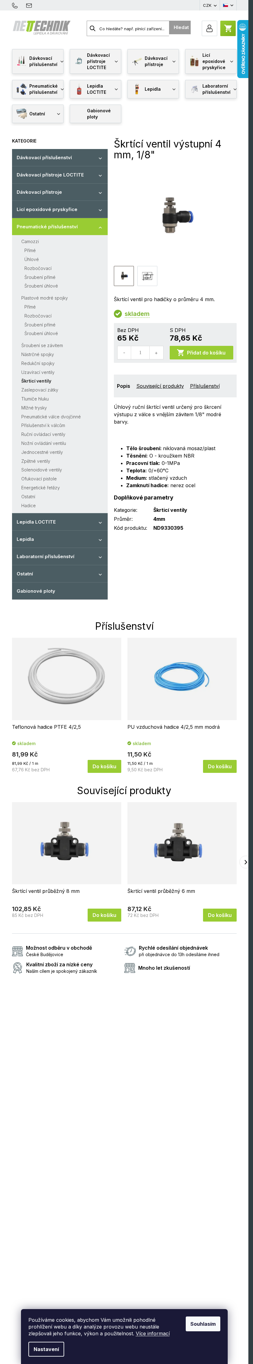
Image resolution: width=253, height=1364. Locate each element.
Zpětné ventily (35, 461)
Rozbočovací (38, 268)
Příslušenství (205, 386)
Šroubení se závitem (42, 345)
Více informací (153, 1333)
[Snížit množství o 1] (124, 352)
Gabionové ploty (36, 591)
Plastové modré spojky (44, 298)
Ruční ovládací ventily (43, 434)
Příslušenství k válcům (43, 425)
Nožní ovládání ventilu (43, 443)
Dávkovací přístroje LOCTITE (50, 175)
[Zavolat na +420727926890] (17, 4)
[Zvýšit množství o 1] (156, 352)
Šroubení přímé (40, 277)
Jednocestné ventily (42, 452)
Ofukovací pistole (39, 478)
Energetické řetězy (40, 487)
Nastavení (46, 1349)
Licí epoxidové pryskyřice (47, 209)
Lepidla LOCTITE (36, 522)
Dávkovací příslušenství (44, 157)
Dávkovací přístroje (39, 192)
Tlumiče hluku (35, 398)
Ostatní (28, 496)
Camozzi (30, 241)
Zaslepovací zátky (39, 389)
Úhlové (31, 259)
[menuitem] (38, 61)
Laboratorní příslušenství (45, 556)
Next (245, 862)
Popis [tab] (123, 386)
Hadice (28, 505)
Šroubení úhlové (41, 285)
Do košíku (104, 766)
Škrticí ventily (36, 380)
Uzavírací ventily (38, 372)
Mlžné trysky (34, 407)
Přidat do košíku (206, 353)
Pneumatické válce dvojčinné (51, 416)
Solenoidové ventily (41, 469)
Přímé (30, 250)
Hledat (181, 27)
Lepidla (25, 539)
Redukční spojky (38, 363)
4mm (159, 519)
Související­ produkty (160, 386)
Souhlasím (203, 1324)
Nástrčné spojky (37, 354)
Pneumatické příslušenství (47, 227)
